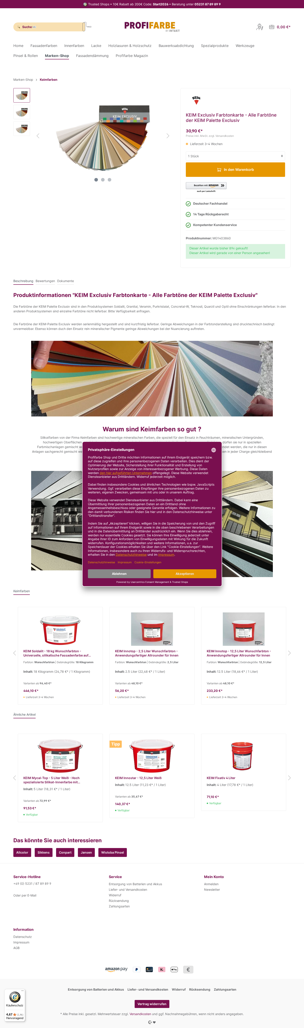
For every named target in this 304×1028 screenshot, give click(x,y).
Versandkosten (140, 1014)
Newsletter (212, 889)
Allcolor (22, 852)
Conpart (65, 852)
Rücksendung (119, 901)
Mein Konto (214, 877)
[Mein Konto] (260, 27)
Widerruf (115, 895)
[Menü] (22, 991)
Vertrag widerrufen (152, 1004)
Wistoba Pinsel (112, 852)
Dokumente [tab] (65, 281)
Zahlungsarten (119, 906)
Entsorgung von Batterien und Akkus (135, 884)
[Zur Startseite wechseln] (152, 27)
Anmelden (211, 884)
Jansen (86, 852)
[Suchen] (87, 26)
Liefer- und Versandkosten (128, 889)
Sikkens (44, 852)
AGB (16, 948)
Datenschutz (22, 937)
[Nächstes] (168, 136)
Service (115, 877)
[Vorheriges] (37, 136)
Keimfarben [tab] (21, 591)
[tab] (23, 281)
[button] (206, 187)
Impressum (21, 942)
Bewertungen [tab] (45, 281)
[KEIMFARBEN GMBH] (196, 100)
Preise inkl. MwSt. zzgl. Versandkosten (210, 135)
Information (23, 929)
